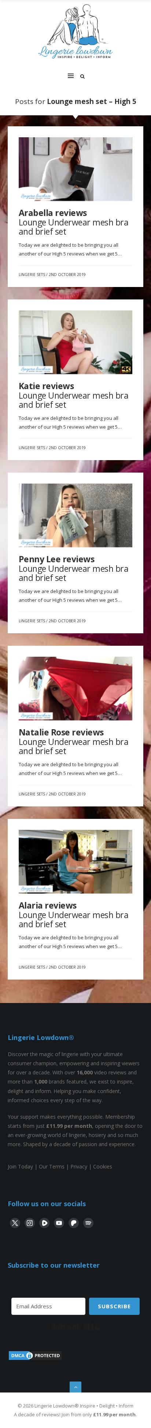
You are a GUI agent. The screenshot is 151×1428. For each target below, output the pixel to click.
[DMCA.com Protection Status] (35, 1359)
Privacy (78, 1166)
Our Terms (52, 1166)
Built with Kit (75, 1327)
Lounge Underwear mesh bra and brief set (74, 222)
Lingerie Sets (32, 274)
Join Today (20, 1166)
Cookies (102, 1166)
